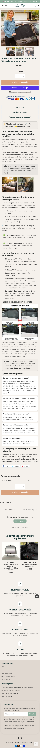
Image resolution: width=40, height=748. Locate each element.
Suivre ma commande (8, 676)
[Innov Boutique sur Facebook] (18, 738)
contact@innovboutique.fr (16, 728)
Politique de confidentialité (15, 723)
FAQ (2, 667)
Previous (3, 27)
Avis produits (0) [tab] (10, 510)
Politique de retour (7, 673)
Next (36, 27)
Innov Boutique (15, 742)
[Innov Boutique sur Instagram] (21, 738)
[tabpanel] (10, 51)
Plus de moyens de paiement (20, 92)
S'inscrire (32, 714)
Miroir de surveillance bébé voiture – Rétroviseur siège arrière (10, 566)
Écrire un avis (20, 521)
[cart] (38, 5)
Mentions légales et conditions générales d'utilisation (17, 687)
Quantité (20, 72)
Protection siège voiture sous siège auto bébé (29, 564)
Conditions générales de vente (10, 690)
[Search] (34, 5)
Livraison (4, 670)
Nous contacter (6, 679)
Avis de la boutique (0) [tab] (30, 510)
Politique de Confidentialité (9, 693)
